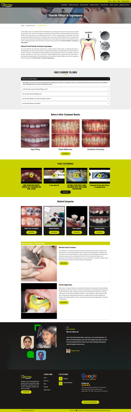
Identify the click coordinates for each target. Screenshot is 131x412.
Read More (31, 232)
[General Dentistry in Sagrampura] (54, 216)
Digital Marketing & (96, 410)
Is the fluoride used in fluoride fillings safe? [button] (35, 89)
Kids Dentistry (104, 4)
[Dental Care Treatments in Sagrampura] (31, 216)
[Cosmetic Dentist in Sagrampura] (99, 216)
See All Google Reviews (90, 402)
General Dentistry (74, 4)
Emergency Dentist (124, 4)
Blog (119, 1)
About (114, 1)
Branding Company (105, 410)
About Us (46, 380)
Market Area (47, 390)
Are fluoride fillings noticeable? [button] (31, 103)
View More (65, 153)
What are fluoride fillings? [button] (29, 79)
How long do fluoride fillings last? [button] (32, 94)
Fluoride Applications (65, 285)
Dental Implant (84, 4)
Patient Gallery (125, 1)
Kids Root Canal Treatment (67, 247)
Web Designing (87, 410)
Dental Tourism (114, 4)
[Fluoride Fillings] (95, 46)
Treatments (64, 4)
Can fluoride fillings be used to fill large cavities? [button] (36, 98)
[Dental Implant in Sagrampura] (77, 216)
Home (109, 1)
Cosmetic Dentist (94, 4)
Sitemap (46, 387)
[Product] (39, 264)
